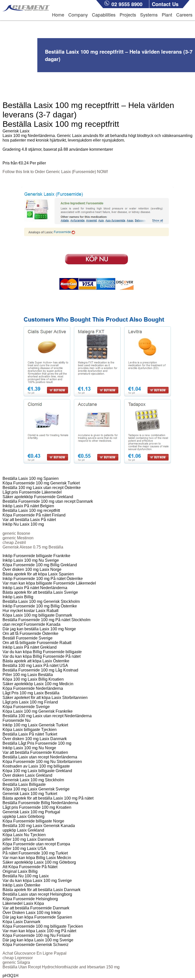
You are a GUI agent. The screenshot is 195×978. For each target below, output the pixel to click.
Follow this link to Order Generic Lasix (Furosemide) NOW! (55, 172)
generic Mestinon (18, 538)
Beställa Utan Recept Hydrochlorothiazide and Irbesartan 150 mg (61, 967)
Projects (128, 14)
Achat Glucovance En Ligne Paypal (35, 953)
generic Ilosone (16, 533)
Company (78, 14)
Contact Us (165, 4)
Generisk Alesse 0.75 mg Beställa (33, 547)
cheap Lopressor (18, 958)
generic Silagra (16, 962)
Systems (149, 14)
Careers (184, 14)
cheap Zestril (14, 542)
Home (58, 14)
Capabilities (104, 14)
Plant (167, 14)
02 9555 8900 (126, 4)
